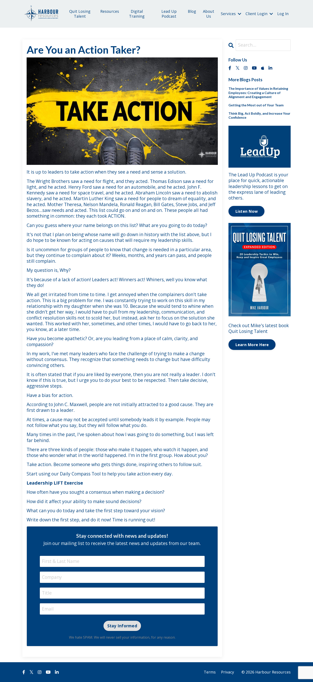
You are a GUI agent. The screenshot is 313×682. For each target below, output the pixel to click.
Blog (192, 11)
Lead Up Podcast (169, 14)
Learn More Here (252, 344)
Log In (283, 13)
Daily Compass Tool (81, 474)
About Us (208, 14)
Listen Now (246, 211)
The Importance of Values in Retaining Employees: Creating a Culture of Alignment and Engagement (258, 92)
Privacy (227, 672)
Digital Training (137, 14)
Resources (109, 11)
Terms (210, 672)
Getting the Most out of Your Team (256, 105)
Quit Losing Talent (79, 14)
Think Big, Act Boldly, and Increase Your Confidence (259, 115)
